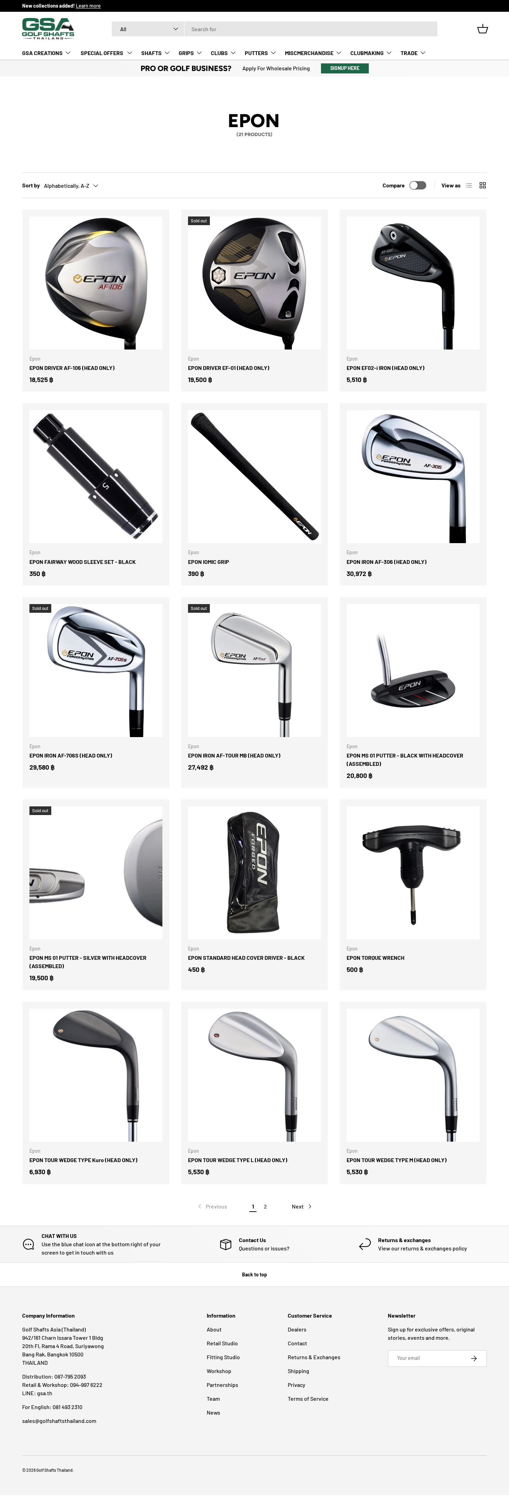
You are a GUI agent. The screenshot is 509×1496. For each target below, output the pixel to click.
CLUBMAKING (367, 53)
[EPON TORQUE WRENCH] (413, 872)
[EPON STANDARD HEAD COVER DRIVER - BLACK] (254, 872)
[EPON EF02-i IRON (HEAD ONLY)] (413, 282)
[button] (482, 28)
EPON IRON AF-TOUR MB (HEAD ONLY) (234, 755)
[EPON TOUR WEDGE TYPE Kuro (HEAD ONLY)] (95, 1075)
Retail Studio (222, 1343)
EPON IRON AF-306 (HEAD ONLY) (387, 561)
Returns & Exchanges (314, 1357)
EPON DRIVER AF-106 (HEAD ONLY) (72, 367)
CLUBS (219, 53)
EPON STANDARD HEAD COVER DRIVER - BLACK (246, 957)
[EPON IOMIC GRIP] (254, 476)
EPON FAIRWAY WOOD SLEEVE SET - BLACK (82, 561)
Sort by (31, 185)
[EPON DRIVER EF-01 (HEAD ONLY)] (254, 282)
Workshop (219, 1370)
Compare (394, 185)
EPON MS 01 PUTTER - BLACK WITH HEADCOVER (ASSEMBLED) (405, 759)
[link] (212, 1206)
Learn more (88, 6)
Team (213, 1398)
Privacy (296, 1384)
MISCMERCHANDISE (309, 53)
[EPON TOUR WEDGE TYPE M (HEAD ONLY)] (413, 1075)
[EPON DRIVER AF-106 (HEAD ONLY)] (95, 282)
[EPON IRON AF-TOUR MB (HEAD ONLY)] (254, 670)
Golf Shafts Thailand (54, 1470)
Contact (297, 1343)
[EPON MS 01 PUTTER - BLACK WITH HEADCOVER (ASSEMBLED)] (413, 670)
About (214, 1329)
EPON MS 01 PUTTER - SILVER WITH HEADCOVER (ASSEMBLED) (87, 961)
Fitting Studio (223, 1357)
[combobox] (274, 28)
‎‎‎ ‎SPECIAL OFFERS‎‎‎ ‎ (102, 53)
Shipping (298, 1370)
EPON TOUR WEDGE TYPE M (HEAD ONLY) (397, 1160)
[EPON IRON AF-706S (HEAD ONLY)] (95, 670)
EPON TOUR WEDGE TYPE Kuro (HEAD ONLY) (83, 1160)
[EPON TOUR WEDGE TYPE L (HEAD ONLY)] (254, 1075)
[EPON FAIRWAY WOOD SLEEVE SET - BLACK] (95, 476)
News (213, 1412)
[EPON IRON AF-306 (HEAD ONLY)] (413, 476)
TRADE (409, 53)
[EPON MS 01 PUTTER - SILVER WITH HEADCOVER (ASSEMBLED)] (95, 872)
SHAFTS (151, 53)
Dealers (297, 1329)
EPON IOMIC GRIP (208, 561)
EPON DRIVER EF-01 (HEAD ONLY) (228, 367)
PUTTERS (256, 53)
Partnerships (222, 1384)
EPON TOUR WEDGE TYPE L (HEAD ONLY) (237, 1160)
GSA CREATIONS (42, 53)
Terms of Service (308, 1398)
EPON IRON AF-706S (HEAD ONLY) (70, 755)
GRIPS (186, 53)
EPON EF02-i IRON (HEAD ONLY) (386, 367)
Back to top (254, 1274)
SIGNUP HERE (344, 68)
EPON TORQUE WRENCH (375, 957)
